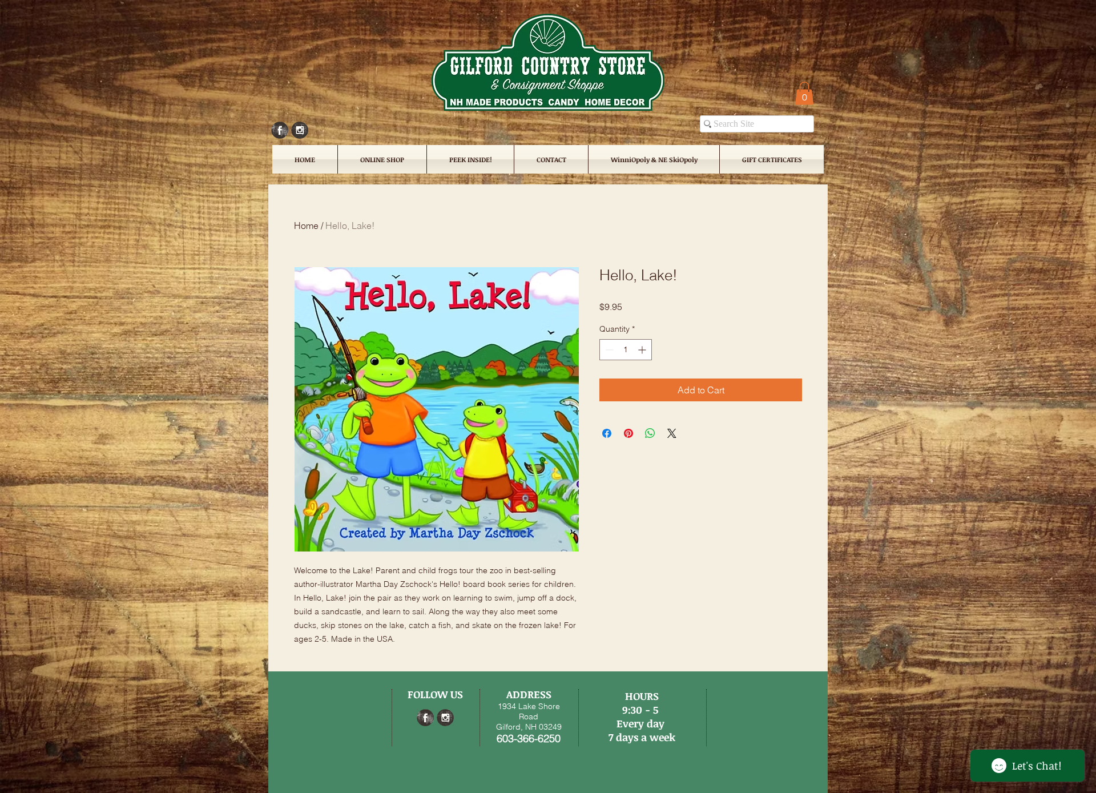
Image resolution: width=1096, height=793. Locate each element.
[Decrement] (608, 350)
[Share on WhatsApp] (650, 433)
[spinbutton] (625, 350)
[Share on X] (672, 433)
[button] (804, 93)
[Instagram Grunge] (299, 130)
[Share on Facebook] (607, 433)
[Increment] (643, 350)
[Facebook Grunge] (279, 130)
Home (306, 225)
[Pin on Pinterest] (628, 433)
